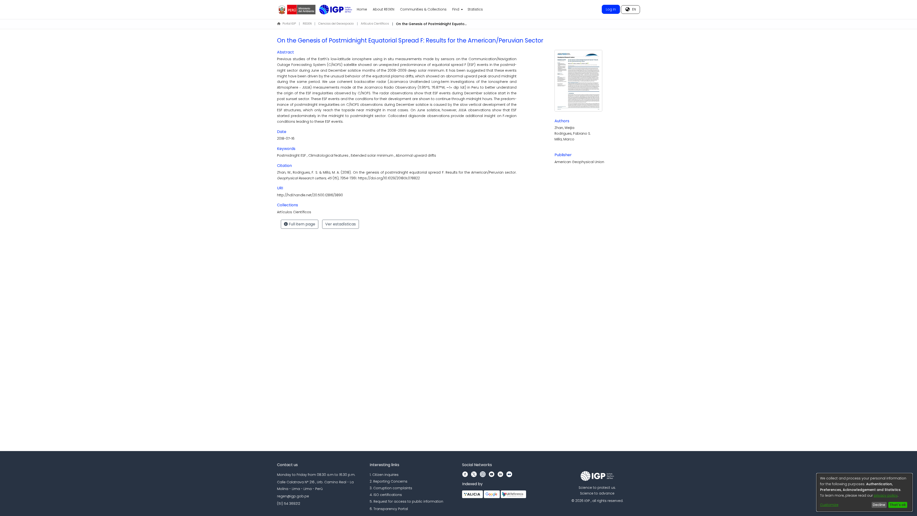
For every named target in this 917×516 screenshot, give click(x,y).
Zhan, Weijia (564, 127)
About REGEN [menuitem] (383, 9)
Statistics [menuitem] (475, 9)
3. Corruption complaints (391, 488)
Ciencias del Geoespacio (336, 23)
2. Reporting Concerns (388, 481)
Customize (829, 504)
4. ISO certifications (386, 494)
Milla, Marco (564, 139)
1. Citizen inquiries (384, 474)
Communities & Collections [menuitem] (423, 9)
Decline (879, 504)
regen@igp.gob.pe (293, 496)
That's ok (898, 504)
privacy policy (886, 495)
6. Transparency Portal (389, 508)
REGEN (307, 23)
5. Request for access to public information (406, 501)
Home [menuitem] (362, 9)
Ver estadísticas (340, 224)
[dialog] (864, 492)
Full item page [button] (301, 224)
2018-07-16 (285, 138)
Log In (611, 9)
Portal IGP (289, 23)
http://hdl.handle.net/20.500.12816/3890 (310, 195)
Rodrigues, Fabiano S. (572, 133)
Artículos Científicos (375, 23)
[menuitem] (457, 9)
